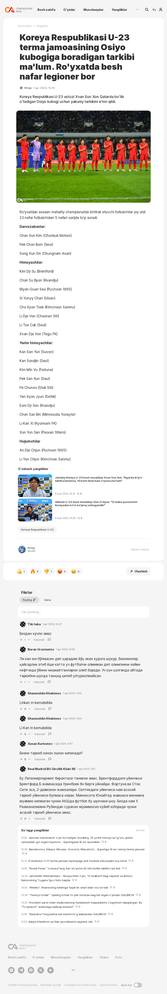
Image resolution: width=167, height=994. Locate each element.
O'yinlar (69, 10)
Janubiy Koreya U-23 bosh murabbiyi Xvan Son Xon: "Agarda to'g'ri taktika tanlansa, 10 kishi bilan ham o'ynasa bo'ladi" (98, 479)
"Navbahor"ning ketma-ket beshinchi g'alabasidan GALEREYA (67, 914)
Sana (47, 599)
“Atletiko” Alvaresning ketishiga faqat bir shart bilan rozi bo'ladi (68, 887)
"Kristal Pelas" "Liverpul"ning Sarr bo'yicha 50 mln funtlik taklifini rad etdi (74, 868)
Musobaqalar (93, 10)
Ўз (154, 9)
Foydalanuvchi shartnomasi (80, 984)
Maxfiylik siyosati (51, 984)
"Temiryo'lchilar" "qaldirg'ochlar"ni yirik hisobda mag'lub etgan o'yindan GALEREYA (81, 895)
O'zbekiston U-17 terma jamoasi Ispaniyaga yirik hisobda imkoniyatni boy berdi (77, 860)
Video (104, 957)
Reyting (27, 599)
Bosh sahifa (46, 10)
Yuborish (39, 639)
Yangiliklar (119, 10)
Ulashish (141, 571)
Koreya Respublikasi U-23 (37, 529)
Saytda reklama (108, 984)
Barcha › (141, 830)
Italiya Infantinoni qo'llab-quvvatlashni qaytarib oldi (60, 921)
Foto (118, 957)
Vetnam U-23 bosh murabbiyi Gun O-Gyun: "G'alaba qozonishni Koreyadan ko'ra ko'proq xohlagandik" (96, 503)
